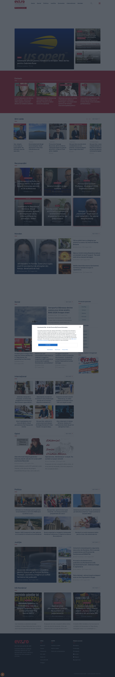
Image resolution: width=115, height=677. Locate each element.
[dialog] (57, 338)
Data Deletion (50, 349)
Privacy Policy (65, 349)
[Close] (80, 327)
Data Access (57, 349)
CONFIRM (47, 344)
